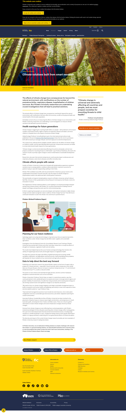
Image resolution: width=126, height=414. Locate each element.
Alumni (52, 364)
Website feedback (27, 402)
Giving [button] (70, 30)
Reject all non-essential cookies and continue (36, 23)
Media (52, 366)
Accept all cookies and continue (32, 13)
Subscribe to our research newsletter (89, 128)
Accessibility (53, 402)
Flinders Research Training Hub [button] (37, 35)
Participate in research (70, 35)
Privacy (66, 402)
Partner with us (60, 35)
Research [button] (53, 30)
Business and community (56, 368)
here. (48, 331)
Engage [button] (59, 30)
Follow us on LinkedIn (85, 135)
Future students (54, 362)
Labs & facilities (80, 35)
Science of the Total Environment (45, 138)
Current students (54, 369)
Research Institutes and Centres (86, 371)
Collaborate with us (70, 350)
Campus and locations (83, 364)
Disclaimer (39, 402)
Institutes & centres (51, 35)
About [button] (76, 30)
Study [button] (47, 30)
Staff (51, 371)
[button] (95, 30)
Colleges (80, 368)
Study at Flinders (28, 350)
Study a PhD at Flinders (50, 350)
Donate (88, 350)
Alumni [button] (65, 30)
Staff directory (81, 366)
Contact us (81, 362)
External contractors (55, 373)
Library (80, 369)
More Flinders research (30, 340)
